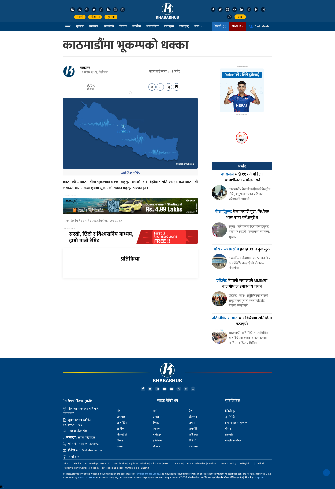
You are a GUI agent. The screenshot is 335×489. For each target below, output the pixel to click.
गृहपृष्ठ (80, 26)
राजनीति (109, 26)
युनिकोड (111, 17)
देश (190, 411)
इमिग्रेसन (157, 440)
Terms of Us (104, 463)
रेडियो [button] (219, 26)
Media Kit (77, 463)
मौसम (228, 428)
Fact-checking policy (112, 468)
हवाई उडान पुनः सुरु (242, 249)
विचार (123, 26)
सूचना (192, 423)
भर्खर (242, 166)
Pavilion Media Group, (148, 474)
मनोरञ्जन (169, 26)
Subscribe (155, 463)
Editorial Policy (244, 463)
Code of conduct (260, 463)
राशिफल (193, 434)
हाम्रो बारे (74, 457)
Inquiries (133, 463)
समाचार (93, 26)
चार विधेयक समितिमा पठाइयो (242, 321)
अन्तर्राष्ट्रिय (152, 26)
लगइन (240, 17)
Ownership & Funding (137, 468)
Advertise (200, 463)
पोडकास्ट (95, 17)
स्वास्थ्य (156, 428)
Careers (223, 463)
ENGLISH (237, 26)
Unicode (178, 463)
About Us (67, 463)
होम (119, 411)
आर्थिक (136, 26)
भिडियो (79, 17)
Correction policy (89, 468)
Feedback (212, 463)
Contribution (120, 463)
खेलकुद (184, 26)
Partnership (91, 463)
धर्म (154, 411)
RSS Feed (166, 463)
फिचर (120, 440)
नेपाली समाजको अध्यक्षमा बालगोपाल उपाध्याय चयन (241, 283)
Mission (144, 463)
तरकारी (229, 434)
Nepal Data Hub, (86, 478)
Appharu (260, 477)
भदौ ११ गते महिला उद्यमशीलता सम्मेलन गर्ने (242, 177)
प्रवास (120, 446)
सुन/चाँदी (230, 417)
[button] (229, 16)
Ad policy (233, 463)
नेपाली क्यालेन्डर (233, 440)
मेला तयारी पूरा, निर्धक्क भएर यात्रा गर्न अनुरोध (242, 214)
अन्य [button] (196, 26)
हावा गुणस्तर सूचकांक (236, 423)
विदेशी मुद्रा (230, 411)
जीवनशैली (122, 434)
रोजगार (156, 446)
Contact (188, 463)
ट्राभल (156, 417)
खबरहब (85, 68)
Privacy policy (71, 468)
